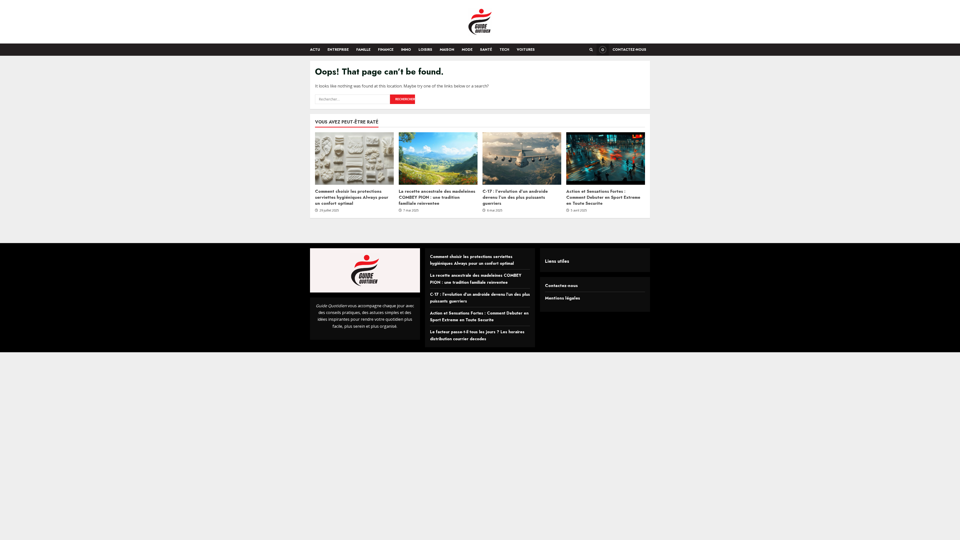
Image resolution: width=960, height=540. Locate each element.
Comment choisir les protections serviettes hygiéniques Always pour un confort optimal (351, 197)
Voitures (526, 49)
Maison (447, 49)
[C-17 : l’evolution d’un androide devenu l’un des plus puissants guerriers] (521, 158)
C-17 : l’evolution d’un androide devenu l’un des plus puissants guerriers (515, 197)
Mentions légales (562, 298)
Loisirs (425, 49)
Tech (504, 49)
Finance (386, 49)
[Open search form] (591, 49)
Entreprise (338, 49)
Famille (363, 49)
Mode (467, 49)
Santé (486, 49)
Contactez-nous (629, 49)
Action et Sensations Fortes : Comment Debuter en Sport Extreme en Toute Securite (603, 197)
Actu (315, 49)
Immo (406, 49)
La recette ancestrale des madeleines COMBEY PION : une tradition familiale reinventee (437, 197)
